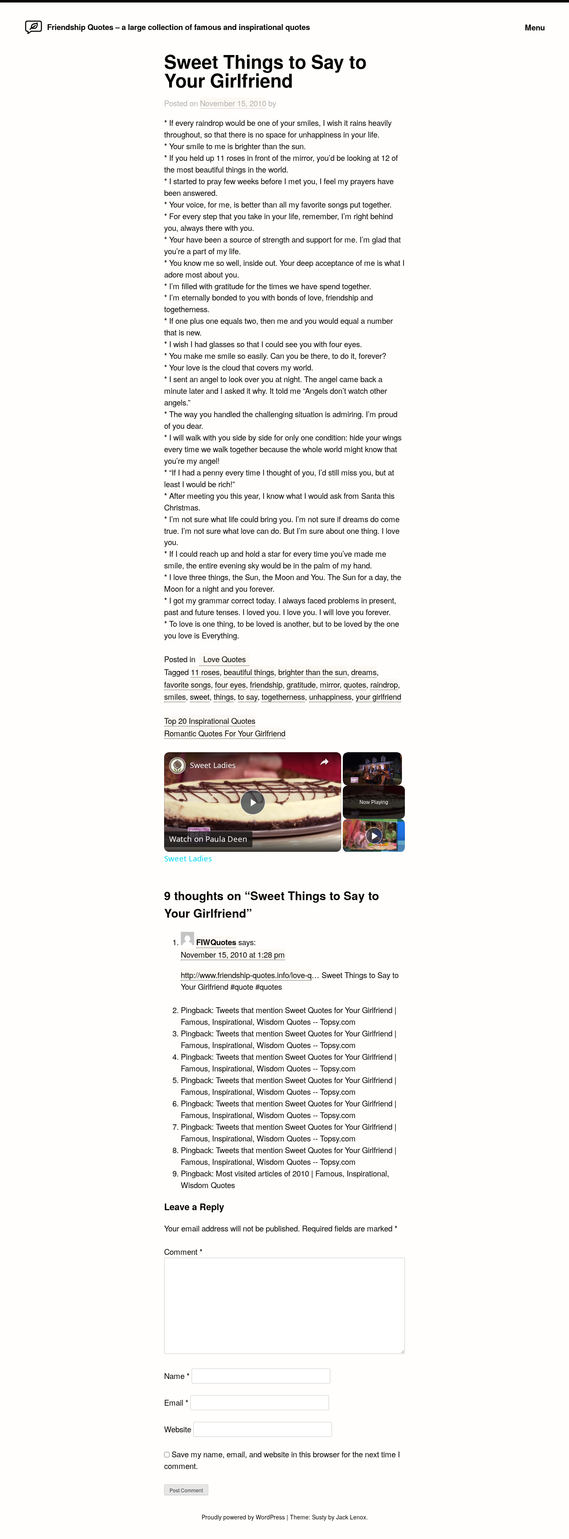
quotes (355, 684)
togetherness (283, 696)
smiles (175, 696)
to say (247, 696)
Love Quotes (224, 658)
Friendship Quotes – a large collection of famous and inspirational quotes (178, 27)
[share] (324, 761)
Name (177, 1375)
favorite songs (187, 684)
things (224, 696)
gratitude (301, 684)
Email (176, 1402)
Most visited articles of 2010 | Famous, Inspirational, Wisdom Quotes (285, 1179)
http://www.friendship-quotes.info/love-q (246, 974)
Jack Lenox (351, 1517)
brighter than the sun (312, 671)
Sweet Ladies (213, 765)
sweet (200, 696)
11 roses (205, 671)
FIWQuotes (216, 942)
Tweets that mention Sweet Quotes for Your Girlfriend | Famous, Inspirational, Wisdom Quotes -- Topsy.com (289, 1015)
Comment (183, 1251)
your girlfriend (378, 696)
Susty (319, 1517)
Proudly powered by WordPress (244, 1517)
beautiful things (249, 671)
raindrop (384, 684)
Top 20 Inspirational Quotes (209, 720)
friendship (266, 684)
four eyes (230, 684)
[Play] (374, 835)
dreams (364, 671)
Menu (535, 27)
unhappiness (330, 696)
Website (177, 1429)
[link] (177, 765)
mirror (329, 684)
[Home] (33, 33)
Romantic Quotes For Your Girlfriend (224, 733)
